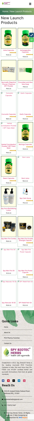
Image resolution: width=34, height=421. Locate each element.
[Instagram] (24, 380)
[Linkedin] (19, 380)
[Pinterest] (8, 380)
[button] (30, 4)
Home (5, 11)
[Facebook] (3, 380)
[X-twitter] (13, 380)
